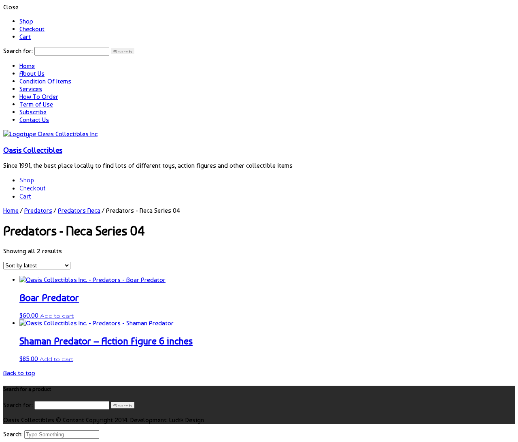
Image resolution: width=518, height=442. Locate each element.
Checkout (32, 29)
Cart (25, 37)
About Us (32, 73)
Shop (26, 21)
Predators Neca (79, 210)
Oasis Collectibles (32, 149)
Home (27, 66)
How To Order (38, 96)
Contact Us (34, 120)
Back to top (19, 373)
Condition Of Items (45, 81)
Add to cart (57, 315)
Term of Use (36, 104)
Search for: (18, 51)
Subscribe (33, 112)
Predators (38, 210)
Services (30, 89)
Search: (13, 434)
